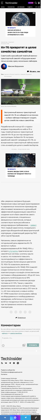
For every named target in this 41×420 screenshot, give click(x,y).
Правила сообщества (8, 370)
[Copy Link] (36, 417)
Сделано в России (9, 74)
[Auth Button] (39, 3)
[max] (18, 363)
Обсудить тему (35, 71)
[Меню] (2, 3)
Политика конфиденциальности (11, 372)
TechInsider (11, 3)
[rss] (2, 363)
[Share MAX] (15, 417)
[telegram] (10, 363)
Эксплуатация (8, 76)
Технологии (4, 42)
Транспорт (11, 42)
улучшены (13, 251)
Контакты (4, 374)
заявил (33, 225)
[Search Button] (36, 3)
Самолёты (17, 74)
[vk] (6, 363)
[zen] (14, 363)
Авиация (23, 74)
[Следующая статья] (20, 351)
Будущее (28, 74)
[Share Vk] (5, 417)
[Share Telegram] (25, 417)
